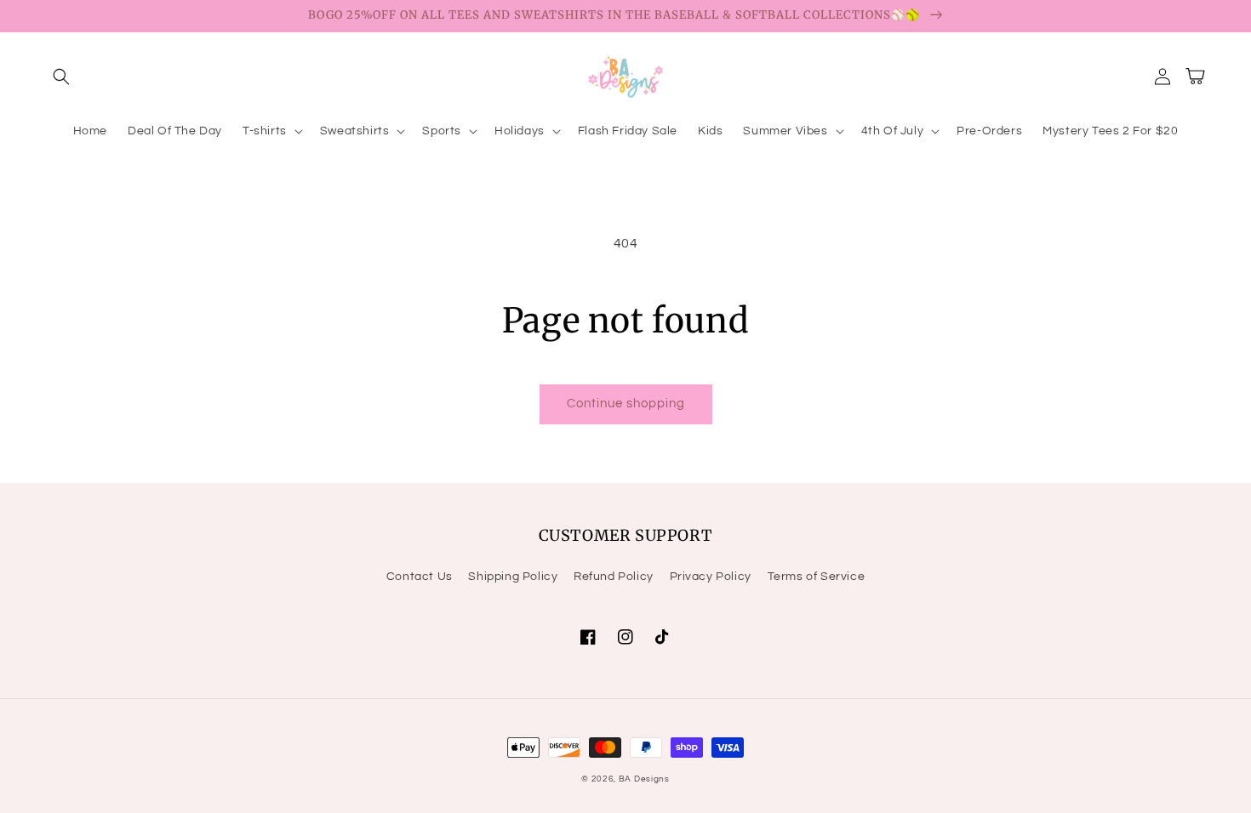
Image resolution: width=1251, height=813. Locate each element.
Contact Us (419, 577)
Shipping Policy (512, 577)
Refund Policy (614, 577)
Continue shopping (626, 403)
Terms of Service (816, 577)
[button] (61, 76)
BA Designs (644, 779)
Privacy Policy (710, 577)
